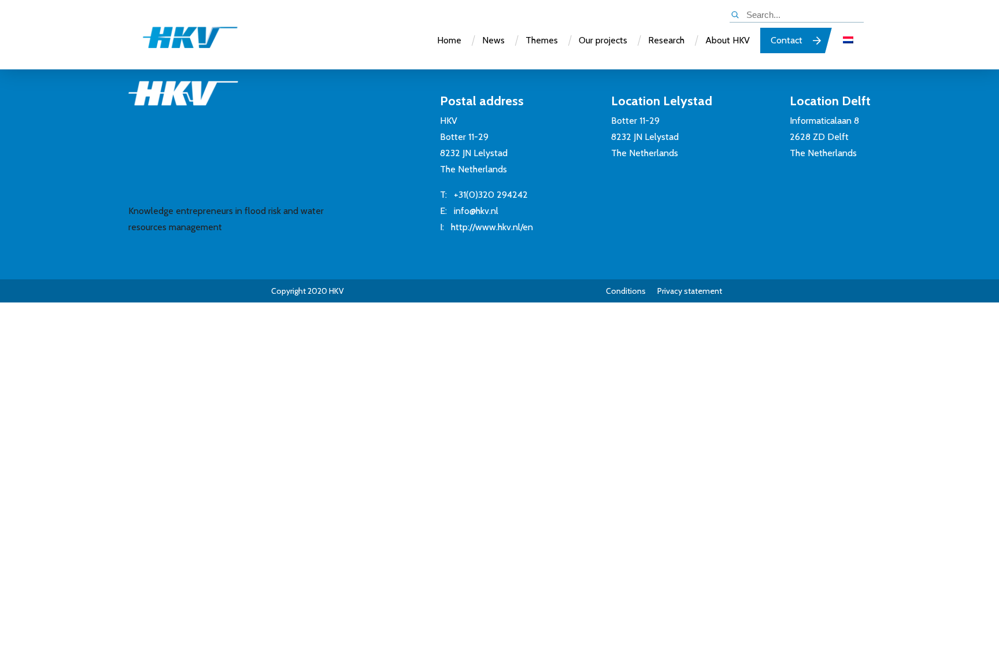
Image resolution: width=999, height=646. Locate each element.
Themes (542, 40)
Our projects (603, 40)
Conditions (626, 291)
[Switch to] (848, 40)
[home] (178, 42)
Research (666, 40)
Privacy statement (689, 291)
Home (449, 40)
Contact (786, 40)
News (493, 40)
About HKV (727, 40)
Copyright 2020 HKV (307, 291)
